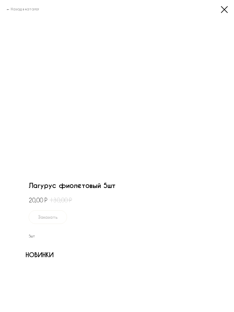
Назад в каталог (25, 9)
